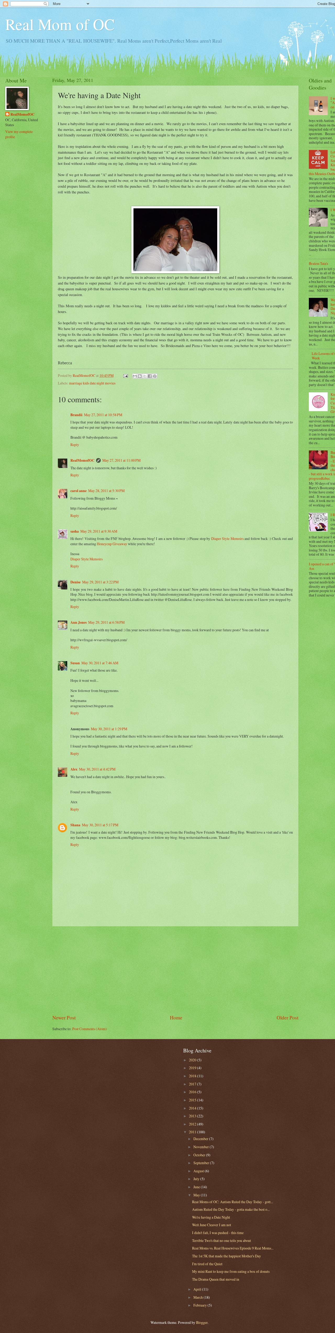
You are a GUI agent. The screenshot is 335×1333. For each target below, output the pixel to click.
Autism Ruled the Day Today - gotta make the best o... (231, 1209)
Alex (73, 769)
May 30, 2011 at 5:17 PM (100, 824)
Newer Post (64, 1017)
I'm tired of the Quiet (207, 1263)
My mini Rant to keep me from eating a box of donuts (231, 1271)
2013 (193, 1115)
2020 (193, 1059)
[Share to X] (144, 376)
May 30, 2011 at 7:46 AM (99, 662)
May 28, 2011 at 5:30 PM (106, 490)
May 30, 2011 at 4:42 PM (97, 769)
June (197, 1186)
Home (176, 1017)
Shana (75, 825)
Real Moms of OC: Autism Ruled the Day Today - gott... (232, 1201)
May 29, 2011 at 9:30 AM (98, 531)
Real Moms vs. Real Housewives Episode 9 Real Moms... (232, 1248)
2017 (193, 1083)
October (199, 1154)
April (197, 1289)
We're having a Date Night (211, 1217)
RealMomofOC (82, 460)
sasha (74, 531)
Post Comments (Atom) (89, 1028)
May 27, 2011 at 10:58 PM (103, 414)
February (200, 1305)
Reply (74, 444)
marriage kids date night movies (92, 383)
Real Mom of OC (60, 24)
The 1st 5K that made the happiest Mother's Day (226, 1255)
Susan (75, 663)
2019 (193, 1067)
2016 (193, 1091)
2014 (193, 1108)
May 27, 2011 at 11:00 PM (121, 460)
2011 (193, 1131)
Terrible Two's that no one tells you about (221, 1240)
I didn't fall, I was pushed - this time (218, 1232)
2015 (193, 1099)
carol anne (78, 490)
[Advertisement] (175, 970)
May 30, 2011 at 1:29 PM (109, 728)
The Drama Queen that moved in (215, 1279)
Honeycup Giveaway (112, 543)
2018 (193, 1075)
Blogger (202, 1322)
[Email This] (134, 376)
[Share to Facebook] (149, 376)
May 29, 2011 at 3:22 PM (100, 581)
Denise (75, 582)
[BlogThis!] (139, 376)
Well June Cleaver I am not (211, 1224)
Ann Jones (78, 622)
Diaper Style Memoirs (227, 538)
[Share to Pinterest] (154, 376)
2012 (193, 1124)
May (197, 1194)
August (199, 1170)
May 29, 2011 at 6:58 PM (106, 622)
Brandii (76, 414)
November (201, 1146)
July (196, 1178)
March (198, 1297)
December (201, 1138)
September (201, 1162)
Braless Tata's (318, 263)
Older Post (287, 1017)
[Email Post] (125, 375)
